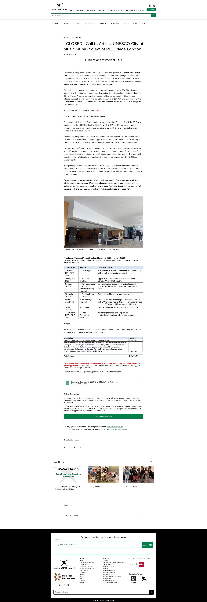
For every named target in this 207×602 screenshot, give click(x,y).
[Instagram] (154, 6)
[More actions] (142, 37)
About (66, 23)
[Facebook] (152, 6)
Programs (76, 23)
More (143, 23)
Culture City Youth (108, 566)
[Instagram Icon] (68, 585)
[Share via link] (80, 447)
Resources (102, 23)
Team (135, 23)
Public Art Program (108, 580)
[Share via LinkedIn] (75, 447)
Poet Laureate (107, 578)
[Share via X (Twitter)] (70, 447)
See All (152, 461)
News (77, 440)
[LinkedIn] (150, 6)
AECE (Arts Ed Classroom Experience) (114, 562)
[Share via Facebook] (65, 447)
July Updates (95, 487)
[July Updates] (103, 474)
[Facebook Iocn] (64, 585)
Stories (126, 23)
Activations (115, 23)
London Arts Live (108, 574)
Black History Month (109, 572)
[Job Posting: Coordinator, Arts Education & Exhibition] (68, 474)
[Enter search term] (153, 15)
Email (56, 540)
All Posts (56, 23)
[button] (71, 10)
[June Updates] (138, 474)
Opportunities (89, 23)
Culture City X (107, 568)
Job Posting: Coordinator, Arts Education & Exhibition (68, 488)
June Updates (131, 487)
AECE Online (107, 564)
